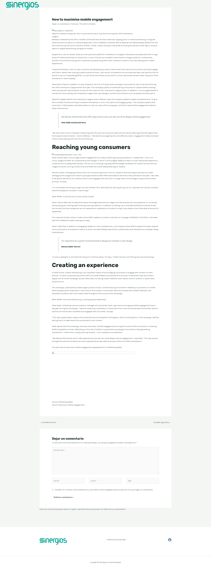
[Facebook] (169, 539)
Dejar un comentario (61, 24)
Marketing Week (115, 347)
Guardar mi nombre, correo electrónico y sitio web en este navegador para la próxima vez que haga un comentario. (104, 490)
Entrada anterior (48, 422)
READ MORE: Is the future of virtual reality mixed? (73, 196)
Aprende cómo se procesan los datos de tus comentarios (101, 509)
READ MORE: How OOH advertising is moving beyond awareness (79, 299)
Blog (119, 7)
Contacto (107, 7)
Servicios (94, 7)
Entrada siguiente (162, 422)
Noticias (74, 24)
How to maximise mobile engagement (76, 347)
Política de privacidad (116, 539)
